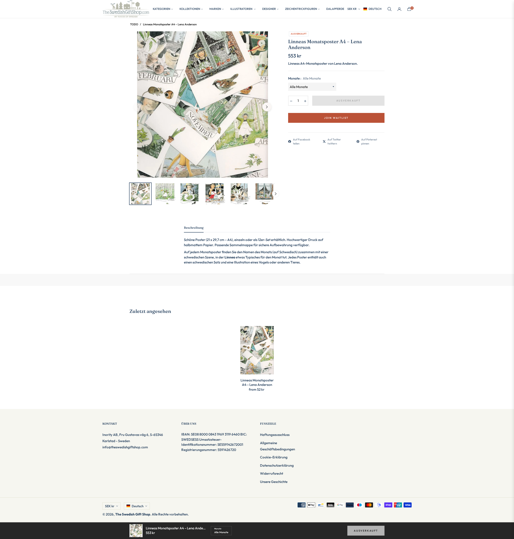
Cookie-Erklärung (274, 457)
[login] (399, 9)
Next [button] (266, 106)
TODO (134, 24)
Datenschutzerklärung (277, 465)
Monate (217, 528)
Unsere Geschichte (274, 482)
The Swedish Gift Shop (132, 514)
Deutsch (375, 9)
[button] (389, 9)
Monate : (304, 78)
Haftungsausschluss (275, 434)
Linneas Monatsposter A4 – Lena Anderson (257, 382)
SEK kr (352, 9)
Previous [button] (138, 106)
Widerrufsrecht (271, 473)
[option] (203, 104)
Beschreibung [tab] (194, 228)
